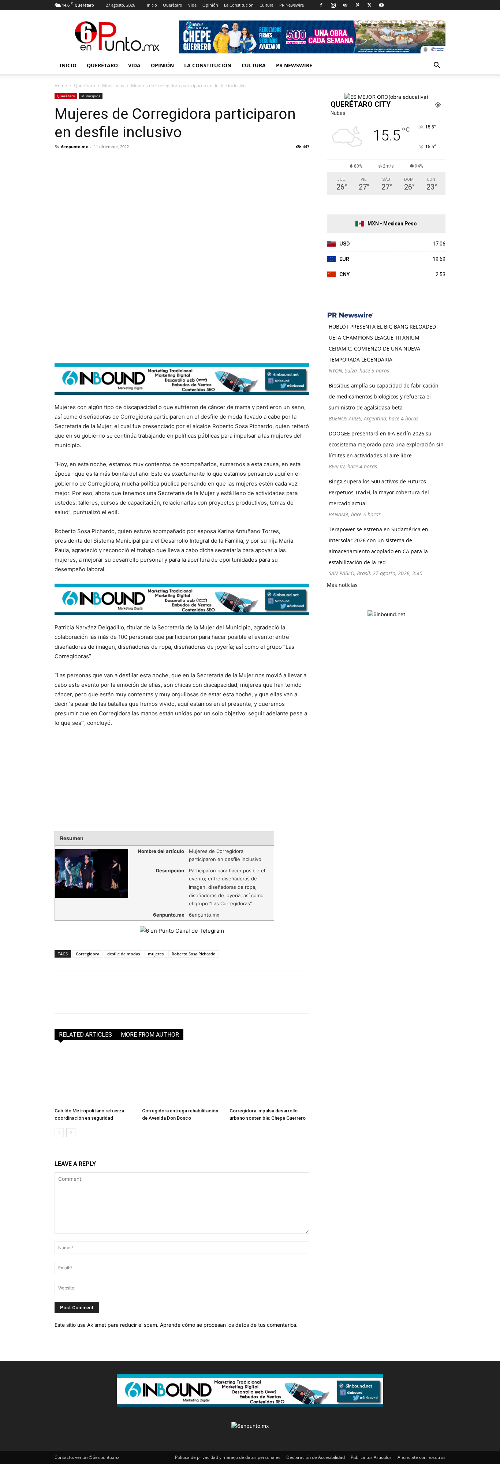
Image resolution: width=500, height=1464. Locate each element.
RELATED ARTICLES (85, 1034)
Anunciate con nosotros (421, 1457)
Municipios (113, 85)
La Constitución (239, 5)
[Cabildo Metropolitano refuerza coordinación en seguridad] (94, 1077)
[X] (369, 5)
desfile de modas (123, 953)
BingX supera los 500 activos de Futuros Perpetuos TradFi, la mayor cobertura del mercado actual (379, 492)
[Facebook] (321, 5)
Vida (192, 5)
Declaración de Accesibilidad (315, 1457)
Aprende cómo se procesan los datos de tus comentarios (228, 1325)
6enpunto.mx (74, 146)
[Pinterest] (357, 5)
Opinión (210, 5)
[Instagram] (333, 5)
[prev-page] (59, 1132)
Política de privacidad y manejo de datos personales (227, 1457)
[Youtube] (381, 5)
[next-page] (70, 1132)
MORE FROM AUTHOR (150, 1034)
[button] (436, 66)
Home (61, 85)
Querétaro (172, 5)
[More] (146, 163)
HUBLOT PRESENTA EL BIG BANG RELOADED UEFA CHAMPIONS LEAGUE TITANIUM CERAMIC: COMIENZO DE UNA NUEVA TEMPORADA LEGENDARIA (382, 343)
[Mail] (345, 5)
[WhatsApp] (112, 163)
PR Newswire (291, 5)
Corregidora (87, 953)
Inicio (152, 5)
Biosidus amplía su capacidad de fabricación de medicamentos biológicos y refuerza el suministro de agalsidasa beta (384, 396)
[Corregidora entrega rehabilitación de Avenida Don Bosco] (182, 1077)
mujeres (156, 953)
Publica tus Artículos (371, 1457)
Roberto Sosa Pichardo (194, 953)
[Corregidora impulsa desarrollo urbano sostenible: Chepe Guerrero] (269, 1077)
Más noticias (342, 584)
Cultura (266, 5)
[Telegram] (129, 163)
